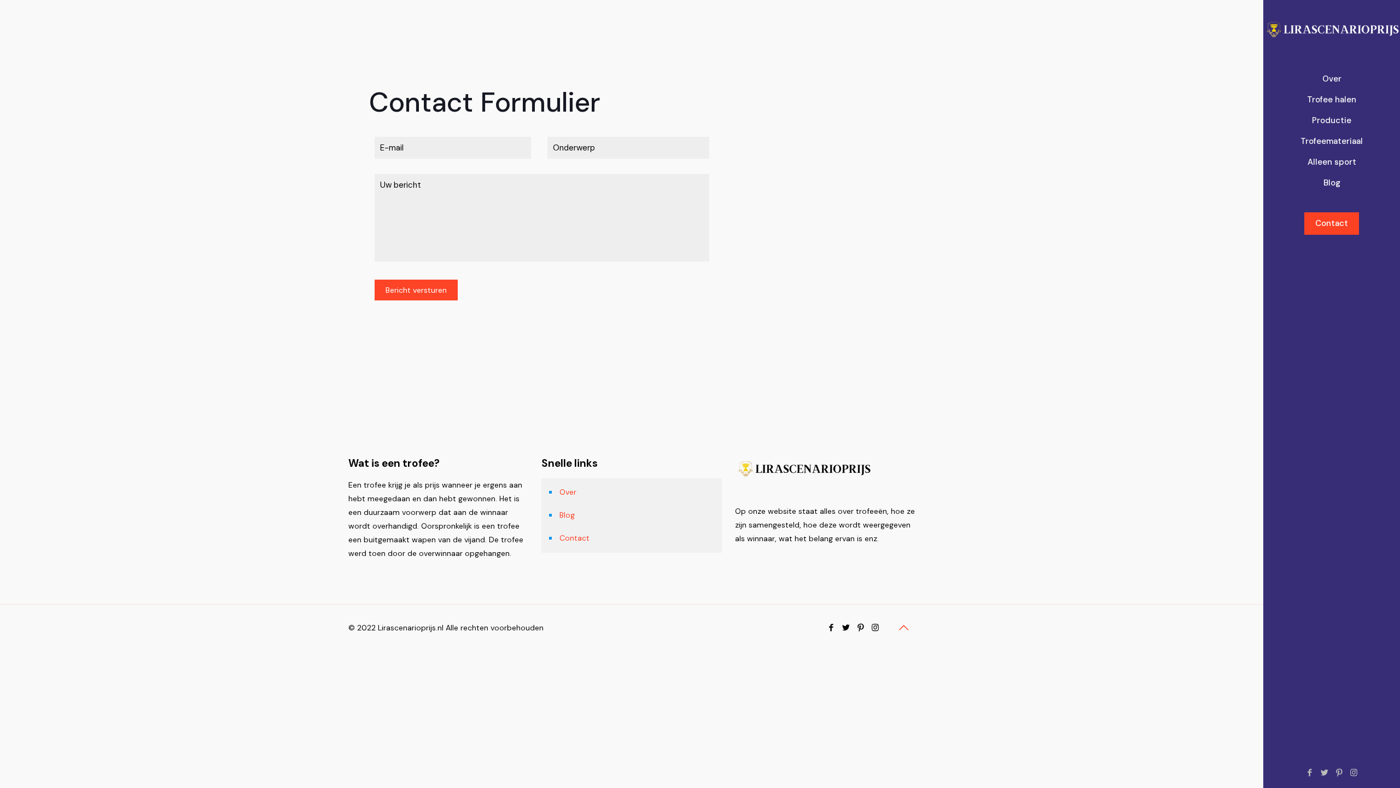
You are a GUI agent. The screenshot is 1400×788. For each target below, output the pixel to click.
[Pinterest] (1339, 772)
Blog (567, 515)
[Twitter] (1324, 772)
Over (567, 492)
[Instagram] (1354, 772)
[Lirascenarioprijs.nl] (1331, 30)
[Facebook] (1309, 772)
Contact (1331, 223)
